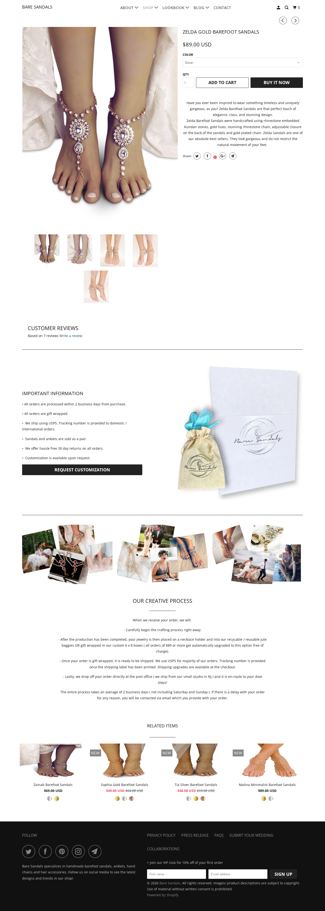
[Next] (295, 20)
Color (188, 54)
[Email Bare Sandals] (96, 851)
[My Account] (279, 7)
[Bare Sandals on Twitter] (30, 851)
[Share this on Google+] (222, 156)
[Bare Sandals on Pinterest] (63, 851)
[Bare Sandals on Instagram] (80, 851)
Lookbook (174, 7)
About (127, 7)
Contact (222, 7)
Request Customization (82, 470)
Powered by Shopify (162, 895)
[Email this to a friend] (232, 156)
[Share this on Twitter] (196, 156)
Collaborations (163, 848)
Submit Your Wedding (251, 835)
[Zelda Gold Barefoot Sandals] (100, 124)
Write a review (70, 335)
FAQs (219, 835)
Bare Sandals (37, 7)
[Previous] (283, 20)
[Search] (287, 7)
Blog (200, 7)
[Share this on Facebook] (207, 156)
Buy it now (277, 82)
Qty (186, 74)
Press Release (195, 835)
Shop (148, 7)
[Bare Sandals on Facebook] (46, 851)
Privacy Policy (161, 835)
